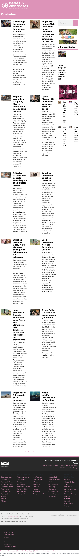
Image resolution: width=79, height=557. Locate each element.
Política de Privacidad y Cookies (67, 515)
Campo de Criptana (71, 489)
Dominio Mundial (54, 479)
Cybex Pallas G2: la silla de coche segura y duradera (49, 314)
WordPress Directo (23, 487)
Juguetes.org (53, 484)
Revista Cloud (21, 491)
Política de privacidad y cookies (45, 551)
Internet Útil (21, 494)
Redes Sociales (22, 489)
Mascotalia (52, 489)
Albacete (67, 479)
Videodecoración (7, 487)
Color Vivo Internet (13, 516)
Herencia (67, 501)
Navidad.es (52, 482)
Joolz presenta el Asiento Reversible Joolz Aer (47, 245)
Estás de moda (38, 479)
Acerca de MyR (72, 468)
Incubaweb (21, 484)
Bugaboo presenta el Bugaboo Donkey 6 (47, 177)
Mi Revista (52, 496)
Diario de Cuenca (70, 494)
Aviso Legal (53, 515)
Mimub (3, 499)
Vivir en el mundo (39, 494)
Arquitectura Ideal (7, 484)
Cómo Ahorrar (53, 491)
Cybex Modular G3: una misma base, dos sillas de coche (48, 102)
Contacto (62, 468)
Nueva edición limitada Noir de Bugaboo (48, 396)
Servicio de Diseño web (68, 465)
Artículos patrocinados (50, 465)
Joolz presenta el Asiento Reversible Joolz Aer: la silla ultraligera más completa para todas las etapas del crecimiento (19, 325)
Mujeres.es (36, 491)
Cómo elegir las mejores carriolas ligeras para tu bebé (19, 26)
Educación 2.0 (53, 477)
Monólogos (52, 487)
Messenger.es (22, 479)
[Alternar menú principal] (75, 5)
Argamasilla (68, 487)
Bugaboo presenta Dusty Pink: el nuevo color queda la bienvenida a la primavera (20, 248)
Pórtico (3, 501)
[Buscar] (75, 23)
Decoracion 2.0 (6, 477)
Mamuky (36, 489)
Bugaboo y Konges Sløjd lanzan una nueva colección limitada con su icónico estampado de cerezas (48, 31)
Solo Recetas (37, 477)
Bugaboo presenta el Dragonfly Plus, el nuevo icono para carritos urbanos (19, 104)
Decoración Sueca (7, 482)
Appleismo (20, 482)
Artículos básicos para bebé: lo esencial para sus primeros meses (20, 179)
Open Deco (5, 479)
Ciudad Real (68, 491)
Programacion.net (23, 477)
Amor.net (36, 487)
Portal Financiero (54, 494)
